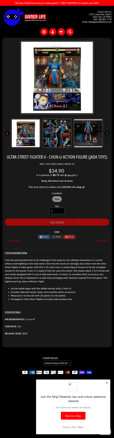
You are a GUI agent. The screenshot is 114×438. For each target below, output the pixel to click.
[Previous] (7, 133)
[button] (57, 175)
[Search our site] (70, 32)
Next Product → (102, 241)
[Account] (52, 32)
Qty (57, 206)
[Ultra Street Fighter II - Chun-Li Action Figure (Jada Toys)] (26, 133)
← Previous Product (12, 241)
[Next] (107, 133)
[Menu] (44, 32)
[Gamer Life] (24, 17)
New (58, 200)
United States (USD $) (55, 363)
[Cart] (61, 32)
